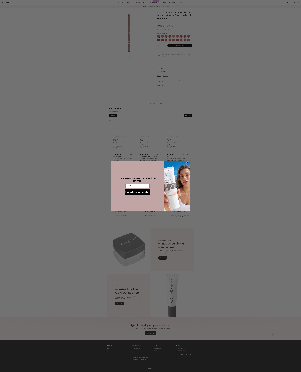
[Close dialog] (188, 163)
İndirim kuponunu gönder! (137, 192)
